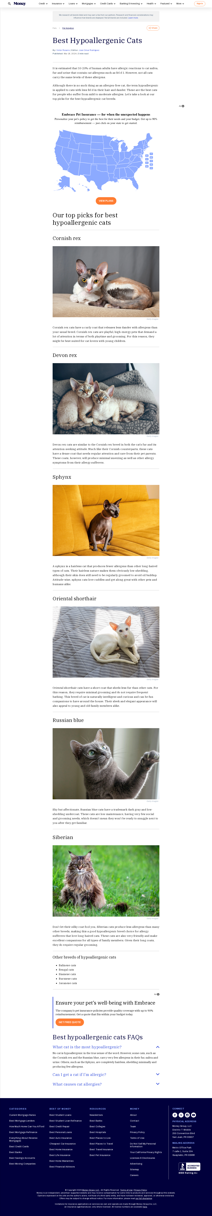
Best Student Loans (60, 1115)
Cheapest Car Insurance (63, 1144)
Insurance (57, 3)
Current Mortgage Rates (22, 1115)
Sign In (200, 3)
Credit (42, 3)
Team (133, 1126)
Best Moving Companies (22, 1164)
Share (154, 28)
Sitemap (134, 1169)
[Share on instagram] (187, 1115)
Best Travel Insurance (101, 1149)
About (133, 1115)
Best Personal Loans (61, 1132)
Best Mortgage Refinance (23, 1132)
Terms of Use (137, 1138)
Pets (54, 28)
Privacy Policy (137, 1132)
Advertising (136, 1164)
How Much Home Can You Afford (26, 1126)
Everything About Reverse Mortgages (23, 1139)
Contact (134, 1121)
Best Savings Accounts (22, 1158)
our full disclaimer (143, 1198)
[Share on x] (181, 1115)
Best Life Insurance (60, 1155)
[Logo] (19, 3)
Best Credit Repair (59, 1126)
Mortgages (87, 3)
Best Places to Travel (101, 1144)
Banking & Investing (130, 3)
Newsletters (96, 1115)
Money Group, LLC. (91, 1190)
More (178, 3)
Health (150, 3)
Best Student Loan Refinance (66, 1121)
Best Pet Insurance (100, 1155)
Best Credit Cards (19, 1146)
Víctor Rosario (63, 50)
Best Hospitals (98, 1132)
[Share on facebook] (174, 1115)
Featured (164, 3)
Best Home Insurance (61, 1149)
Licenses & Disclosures (142, 1158)
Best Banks (15, 1152)
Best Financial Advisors (62, 1167)
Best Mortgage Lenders (22, 1121)
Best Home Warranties (62, 1161)
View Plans (106, 200)
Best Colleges (97, 1126)
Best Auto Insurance (61, 1138)
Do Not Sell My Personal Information (143, 1145)
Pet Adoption (68, 28)
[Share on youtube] (193, 1115)
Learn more (133, 18)
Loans (72, 3)
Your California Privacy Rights (146, 1152)
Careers (134, 1175)
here (145, 1207)
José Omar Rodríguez (89, 50)
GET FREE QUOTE (70, 1022)
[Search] (9, 3)
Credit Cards (106, 3)
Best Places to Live (100, 1138)
